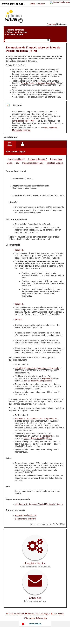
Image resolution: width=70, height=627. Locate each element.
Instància (19, 250)
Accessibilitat (58, 613)
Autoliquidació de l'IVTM (25, 515)
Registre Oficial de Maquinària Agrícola (38, 83)
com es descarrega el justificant (38, 381)
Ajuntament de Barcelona (36, 618)
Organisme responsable (32, 163)
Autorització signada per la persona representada (37, 368)
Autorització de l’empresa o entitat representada (36, 419)
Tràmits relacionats (54, 163)
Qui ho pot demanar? (37, 159)
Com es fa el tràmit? (16, 159)
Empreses (51, 24)
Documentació (55, 159)
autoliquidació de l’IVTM (24, 121)
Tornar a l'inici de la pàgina (38, 613)
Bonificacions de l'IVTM (25, 519)
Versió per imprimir (16, 613)
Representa (47, 378)
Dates (9, 163)
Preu (17, 163)
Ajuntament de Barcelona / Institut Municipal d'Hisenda (39, 504)
